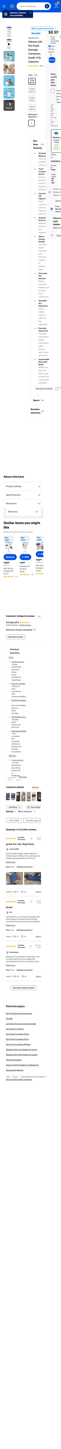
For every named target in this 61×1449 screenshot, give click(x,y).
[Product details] (39, 486)
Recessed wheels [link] (18, 731)
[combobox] (34, 6)
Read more (10, 862)
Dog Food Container (15, 1029)
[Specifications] (39, 495)
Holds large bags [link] (18, 700)
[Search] (47, 6)
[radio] (32, 81)
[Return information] (50, 54)
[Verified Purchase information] (31, 838)
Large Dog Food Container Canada (21, 1023)
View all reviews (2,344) (23, 988)
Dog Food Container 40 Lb (17, 1034)
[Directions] (39, 503)
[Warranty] (37, 511)
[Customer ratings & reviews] (39, 615)
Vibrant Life (33, 38)
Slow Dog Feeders (14, 1060)
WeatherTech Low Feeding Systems (21, 1049)
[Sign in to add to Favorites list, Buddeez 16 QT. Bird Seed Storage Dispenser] (26, 543)
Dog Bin (9, 1018)
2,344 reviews (25, 625)
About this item (14, 476)
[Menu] (4, 6)
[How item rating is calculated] (34, 630)
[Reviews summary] (45, 66)
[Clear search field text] (43, 6)
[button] (36, 144)
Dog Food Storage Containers (19, 1013)
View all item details (44, 388)
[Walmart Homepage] (11, 6)
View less (23, 777)
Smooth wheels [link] (18, 683)
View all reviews (15, 637)
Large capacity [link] (17, 662)
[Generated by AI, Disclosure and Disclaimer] (17, 780)
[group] (40, 66)
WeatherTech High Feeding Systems (21, 1054)
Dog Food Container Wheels (18, 1044)
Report (38, 892)
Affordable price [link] (18, 717)
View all (35, 787)
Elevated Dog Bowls (14, 1070)
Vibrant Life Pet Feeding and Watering (22, 1065)
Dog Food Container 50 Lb (17, 1039)
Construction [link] (17, 760)
